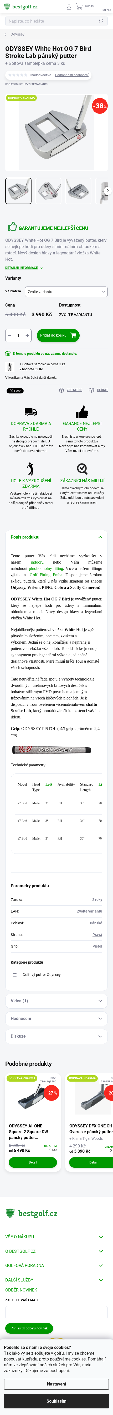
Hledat (101, 21)
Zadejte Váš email (22, 1300)
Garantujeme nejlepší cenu (53, 228)
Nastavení (56, 1384)
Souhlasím (56, 1401)
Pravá (97, 935)
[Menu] (106, 6)
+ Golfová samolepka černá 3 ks (42, 366)
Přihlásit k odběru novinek (29, 1328)
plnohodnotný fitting (46, 568)
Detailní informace (21, 268)
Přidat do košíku (53, 335)
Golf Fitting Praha (46, 575)
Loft (48, 784)
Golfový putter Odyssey (42, 975)
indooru (37, 562)
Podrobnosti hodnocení (72, 75)
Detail (33, 1162)
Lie (101, 784)
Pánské (96, 923)
